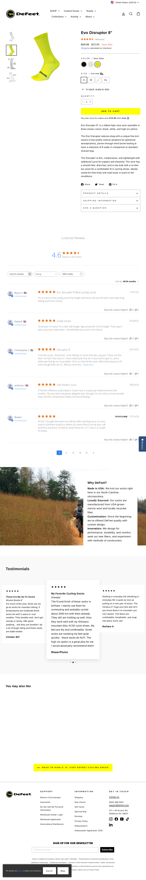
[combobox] (46, 274)
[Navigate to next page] (93, 452)
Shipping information (100, 201)
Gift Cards (79, 807)
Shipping (85, 48)
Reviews (79, 816)
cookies (20, 871)
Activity (75, 16)
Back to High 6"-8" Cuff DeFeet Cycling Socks (75, 767)
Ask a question (95, 208)
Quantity (88, 96)
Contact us (114, 797)
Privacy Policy (81, 821)
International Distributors (52, 824)
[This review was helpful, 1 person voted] (131, 373)
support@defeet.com (119, 805)
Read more (88, 364)
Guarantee (45, 802)
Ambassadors (81, 826)
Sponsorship (80, 812)
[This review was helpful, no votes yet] (131, 309)
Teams (90, 11)
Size (90, 74)
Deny (63, 871)
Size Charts (80, 802)
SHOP (53, 11)
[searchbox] (17, 274)
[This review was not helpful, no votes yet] (136, 309)
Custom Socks (72, 11)
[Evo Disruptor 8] (7, 739)
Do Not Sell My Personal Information (51, 808)
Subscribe (107, 849)
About (88, 16)
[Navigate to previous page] (52, 452)
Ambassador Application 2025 (89, 831)
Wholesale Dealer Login (51, 815)
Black (84, 64)
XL (105, 80)
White (91, 64)
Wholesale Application (50, 819)
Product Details (96, 193)
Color (92, 58)
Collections (58, 16)
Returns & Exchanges (50, 797)
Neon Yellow (97, 64)
